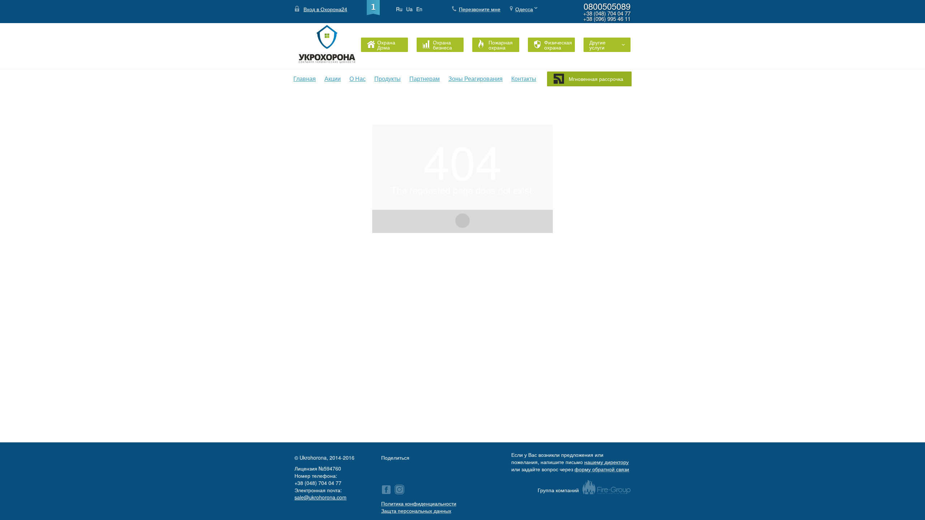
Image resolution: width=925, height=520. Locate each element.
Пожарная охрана (501, 45)
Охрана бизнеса (442, 45)
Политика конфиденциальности (418, 503)
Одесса (524, 9)
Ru (399, 9)
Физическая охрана (556, 45)
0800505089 (607, 6)
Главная (304, 78)
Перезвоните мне (479, 9)
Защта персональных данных (416, 510)
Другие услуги (597, 45)
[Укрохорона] (386, 489)
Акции (332, 78)
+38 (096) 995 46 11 (607, 18)
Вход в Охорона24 (325, 9)
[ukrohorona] (399, 489)
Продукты (387, 78)
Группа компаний (558, 490)
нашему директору (606, 461)
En (419, 9)
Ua (409, 9)
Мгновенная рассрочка (596, 78)
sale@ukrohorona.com (320, 497)
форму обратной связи (602, 469)
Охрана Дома (386, 45)
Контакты (523, 78)
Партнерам (424, 78)
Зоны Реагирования (475, 78)
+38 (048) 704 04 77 (607, 13)
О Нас (357, 78)
